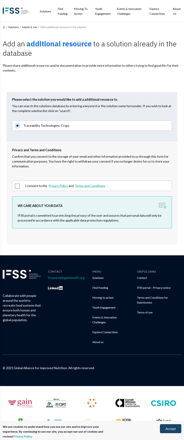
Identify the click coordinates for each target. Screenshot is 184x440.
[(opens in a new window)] (55, 287)
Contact (142, 277)
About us (177, 11)
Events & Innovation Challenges (129, 11)
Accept (170, 429)
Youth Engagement (103, 11)
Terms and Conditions (90, 186)
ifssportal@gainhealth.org (66, 278)
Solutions (45, 11)
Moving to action (81, 11)
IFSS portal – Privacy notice (154, 287)
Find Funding (63, 11)
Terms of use (145, 312)
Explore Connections (157, 11)
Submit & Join (29, 27)
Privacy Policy (58, 186)
